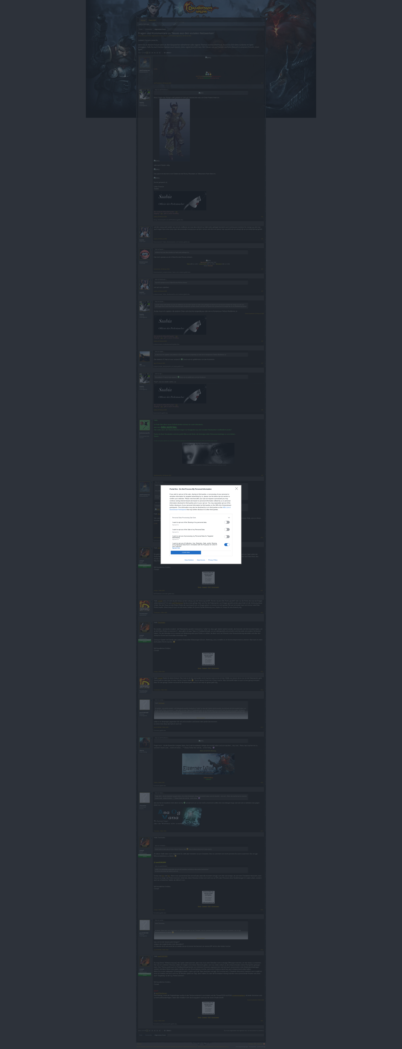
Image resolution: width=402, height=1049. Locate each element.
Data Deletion (189, 560)
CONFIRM (186, 552)
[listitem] (201, 518)
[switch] (227, 522)
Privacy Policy (212, 560)
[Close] (237, 489)
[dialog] (201, 524)
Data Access (201, 560)
